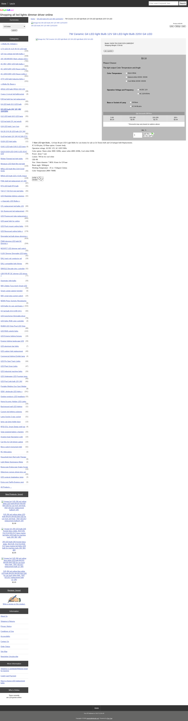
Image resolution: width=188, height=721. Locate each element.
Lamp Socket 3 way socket (14, 417)
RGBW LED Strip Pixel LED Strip (14, 326)
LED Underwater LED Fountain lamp (14, 377)
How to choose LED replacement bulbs (13, 682)
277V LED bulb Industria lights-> (14, 79)
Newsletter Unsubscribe (9, 656)
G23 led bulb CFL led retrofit (14, 121)
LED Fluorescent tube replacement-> (14, 217)
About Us (4, 616)
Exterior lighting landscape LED (14, 341)
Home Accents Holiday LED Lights (14, 402)
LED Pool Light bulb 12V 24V (14, 381)
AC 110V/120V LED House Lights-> (14, 69)
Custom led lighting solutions (14, 412)
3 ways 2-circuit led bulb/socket (14, 94)
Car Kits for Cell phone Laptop (14, 442)
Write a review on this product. (14, 604)
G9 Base (135, 102)
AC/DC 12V (144, 90)
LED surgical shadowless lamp (14, 477)
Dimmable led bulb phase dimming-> (14, 237)
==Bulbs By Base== (8, 84)
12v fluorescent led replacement (14, 211)
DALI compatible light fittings (14, 264)
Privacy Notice (6, 626)
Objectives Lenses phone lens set (14, 472)
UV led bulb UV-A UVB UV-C (14, 311)
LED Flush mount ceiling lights (14, 226)
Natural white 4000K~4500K (137, 77)
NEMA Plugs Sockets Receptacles (14, 301)
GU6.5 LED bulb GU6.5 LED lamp (14, 147)
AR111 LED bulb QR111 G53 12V (14, 89)
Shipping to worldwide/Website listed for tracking (14, 670)
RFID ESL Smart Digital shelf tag (14, 427)
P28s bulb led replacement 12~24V (14, 181)
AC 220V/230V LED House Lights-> (14, 74)
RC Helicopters (14, 452)
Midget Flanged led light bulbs (14, 159)
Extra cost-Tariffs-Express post (14, 482)
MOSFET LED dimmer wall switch (14, 249)
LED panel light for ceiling (14, 221)
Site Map (4, 651)
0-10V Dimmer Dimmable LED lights (14, 254)
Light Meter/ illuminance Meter (14, 462)
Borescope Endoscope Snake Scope (14, 467)
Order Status (5, 646)
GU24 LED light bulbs (14, 141)
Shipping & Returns (8, 621)
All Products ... (6, 487)
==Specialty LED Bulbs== (10, 201)
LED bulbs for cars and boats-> (14, 306)
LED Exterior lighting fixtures (14, 336)
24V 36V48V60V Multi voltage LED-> (14, 59)
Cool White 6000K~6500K (137, 81)
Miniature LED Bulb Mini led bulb (14, 164)
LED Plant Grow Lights (14, 366)
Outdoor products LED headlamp (14, 397)
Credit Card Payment (8, 676)
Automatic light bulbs (14, 281)
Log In (12, 3)
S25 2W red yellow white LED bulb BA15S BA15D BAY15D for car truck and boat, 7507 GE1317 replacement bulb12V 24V (14, 518)
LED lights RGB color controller (14, 321)
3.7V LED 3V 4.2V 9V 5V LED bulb (14, 49)
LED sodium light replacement (14, 351)
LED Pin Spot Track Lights (14, 361)
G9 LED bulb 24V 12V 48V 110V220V (50, 19)
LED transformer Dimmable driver (14, 316)
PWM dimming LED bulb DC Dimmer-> (14, 242)
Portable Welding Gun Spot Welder (14, 387)
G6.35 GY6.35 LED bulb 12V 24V (14, 132)
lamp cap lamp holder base (14, 422)
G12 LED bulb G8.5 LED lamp (14, 116)
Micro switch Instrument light (14, 447)
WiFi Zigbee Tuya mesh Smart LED (14, 286)
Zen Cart (109, 718)
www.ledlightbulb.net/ (93, 718)
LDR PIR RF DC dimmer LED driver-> (14, 275)
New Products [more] (14, 494)
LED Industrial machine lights (14, 371)
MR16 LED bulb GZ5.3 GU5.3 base (14, 176)
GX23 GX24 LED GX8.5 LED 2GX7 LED (14, 153)
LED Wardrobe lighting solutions (14, 196)
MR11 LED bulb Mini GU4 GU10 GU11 (14, 170)
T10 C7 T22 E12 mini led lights (14, 191)
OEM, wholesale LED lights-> (14, 392)
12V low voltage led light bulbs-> (14, 54)
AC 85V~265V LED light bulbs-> (14, 64)
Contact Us (5, 641)
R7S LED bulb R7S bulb (14, 186)
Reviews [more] (14, 590)
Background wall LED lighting (14, 407)
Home (3, 3)
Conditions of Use (7, 631)
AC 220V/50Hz (145, 94)
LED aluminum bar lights (14, 346)
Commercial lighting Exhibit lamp (14, 356)
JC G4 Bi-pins (137, 106)
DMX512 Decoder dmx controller (14, 269)
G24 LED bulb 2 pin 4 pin (14, 126)
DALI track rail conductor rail (14, 258)
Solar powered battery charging (14, 432)
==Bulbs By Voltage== (9, 44)
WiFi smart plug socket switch (14, 296)
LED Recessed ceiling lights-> (14, 231)
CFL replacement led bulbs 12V (14, 206)
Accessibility (5, 636)
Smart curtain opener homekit (14, 291)
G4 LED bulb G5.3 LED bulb (14, 104)
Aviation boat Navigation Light (14, 437)
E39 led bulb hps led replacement (14, 99)
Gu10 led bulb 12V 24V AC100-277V (14, 137)
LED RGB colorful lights (14, 331)
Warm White (132, 73)
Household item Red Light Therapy (14, 457)
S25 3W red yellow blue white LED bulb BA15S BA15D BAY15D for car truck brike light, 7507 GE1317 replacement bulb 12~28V (14, 575)
